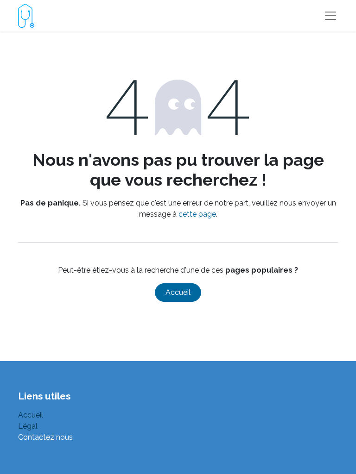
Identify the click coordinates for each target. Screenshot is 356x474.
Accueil (178, 292)
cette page (197, 214)
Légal (28, 426)
